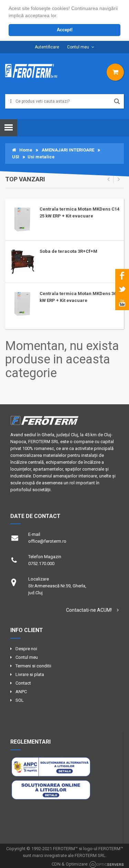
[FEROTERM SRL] (32, 73)
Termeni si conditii (33, 665)
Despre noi (26, 648)
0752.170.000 (41, 563)
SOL (19, 700)
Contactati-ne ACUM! (89, 610)
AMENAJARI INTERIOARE (68, 150)
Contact (23, 683)
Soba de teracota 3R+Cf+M (68, 251)
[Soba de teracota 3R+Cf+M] (22, 261)
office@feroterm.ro (47, 541)
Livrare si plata (29, 674)
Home (24, 150)
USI (15, 156)
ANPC (21, 691)
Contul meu (78, 47)
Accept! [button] (65, 29)
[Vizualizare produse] (115, 71)
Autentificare (47, 47)
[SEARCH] (117, 101)
